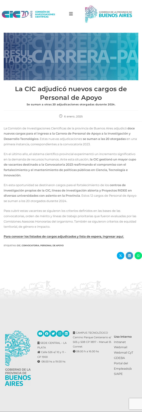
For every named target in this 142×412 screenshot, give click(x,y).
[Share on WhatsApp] (138, 255)
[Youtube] (40, 333)
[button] (71, 14)
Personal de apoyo (52, 245)
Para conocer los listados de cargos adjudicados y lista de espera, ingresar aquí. (64, 236)
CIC (19, 245)
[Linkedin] (66, 333)
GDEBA (119, 358)
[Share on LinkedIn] (129, 255)
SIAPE (118, 374)
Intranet (120, 342)
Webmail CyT (123, 352)
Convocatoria (30, 245)
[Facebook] (47, 333)
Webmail (120, 347)
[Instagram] (60, 333)
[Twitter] (53, 333)
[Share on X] (120, 255)
